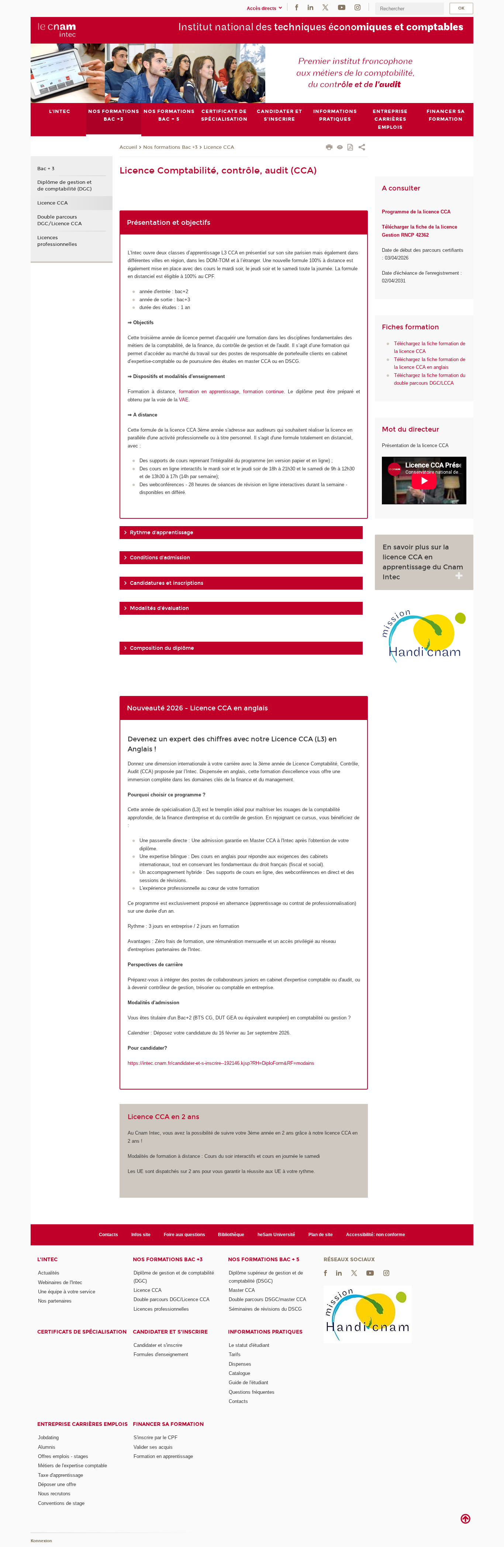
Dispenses (240, 1364)
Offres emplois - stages (63, 1456)
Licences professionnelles (57, 241)
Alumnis (46, 1447)
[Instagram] (357, 7)
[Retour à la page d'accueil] (57, 30)
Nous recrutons (54, 1493)
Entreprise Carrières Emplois (82, 1424)
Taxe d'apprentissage (60, 1475)
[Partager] (362, 148)
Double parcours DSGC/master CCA (267, 1299)
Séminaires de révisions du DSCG (265, 1309)
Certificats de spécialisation (82, 1332)
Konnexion (41, 1541)
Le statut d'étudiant (249, 1345)
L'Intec (47, 1259)
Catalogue (239, 1373)
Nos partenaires (55, 1301)
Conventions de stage (61, 1503)
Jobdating (48, 1437)
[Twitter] (325, 7)
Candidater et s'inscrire (170, 1332)
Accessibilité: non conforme (375, 1234)
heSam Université (276, 1234)
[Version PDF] (351, 147)
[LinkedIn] (310, 7)
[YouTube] (342, 7)
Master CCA (242, 1290)
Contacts (108, 1234)
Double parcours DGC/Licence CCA (59, 220)
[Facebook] (296, 7)
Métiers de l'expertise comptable (72, 1465)
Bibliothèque (231, 1234)
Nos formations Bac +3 (170, 147)
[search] (409, 9)
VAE (184, 399)
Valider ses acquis (153, 1447)
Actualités (48, 1273)
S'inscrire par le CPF (155, 1437)
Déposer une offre (57, 1484)
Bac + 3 (46, 169)
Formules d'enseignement (161, 1354)
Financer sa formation (168, 1424)
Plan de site (320, 1234)
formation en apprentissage (209, 391)
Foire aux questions (184, 1234)
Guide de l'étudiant (248, 1382)
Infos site (141, 1234)
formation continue (263, 391)
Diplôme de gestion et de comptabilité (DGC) (64, 185)
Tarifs (235, 1354)
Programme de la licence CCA (416, 212)
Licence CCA (219, 147)
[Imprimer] (329, 148)
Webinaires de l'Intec (60, 1282)
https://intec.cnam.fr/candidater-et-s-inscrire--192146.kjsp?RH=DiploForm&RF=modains (221, 1063)
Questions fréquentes (252, 1392)
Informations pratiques (265, 1332)
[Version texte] (340, 147)
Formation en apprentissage (163, 1456)
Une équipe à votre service (66, 1291)
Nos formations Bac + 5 (263, 1259)
